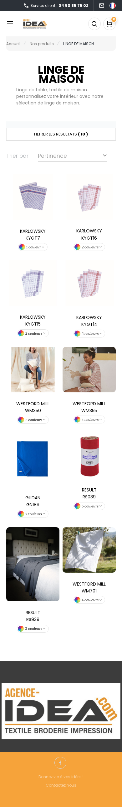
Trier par (17, 156)
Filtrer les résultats (61, 134)
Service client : (59, 5)
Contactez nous (61, 785)
